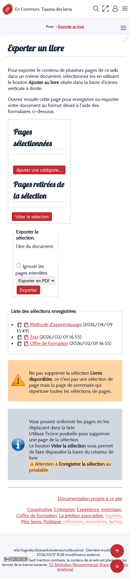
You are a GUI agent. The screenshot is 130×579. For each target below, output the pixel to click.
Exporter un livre (71, 26)
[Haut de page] (117, 551)
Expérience (88, 509)
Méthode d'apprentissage (55, 324)
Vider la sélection (32, 216)
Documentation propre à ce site (90, 498)
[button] (95, 9)
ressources (96, 521)
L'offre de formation (36, 515)
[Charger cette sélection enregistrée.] (19, 324)
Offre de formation (48, 343)
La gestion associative (81, 515)
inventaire (111, 509)
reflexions (73, 521)
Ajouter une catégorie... (39, 169)
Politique (52, 521)
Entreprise (64, 509)
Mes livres (31, 521)
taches (115, 521)
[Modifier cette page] (126, 40)
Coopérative (39, 509)
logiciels (113, 515)
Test (33, 337)
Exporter (28, 290)
